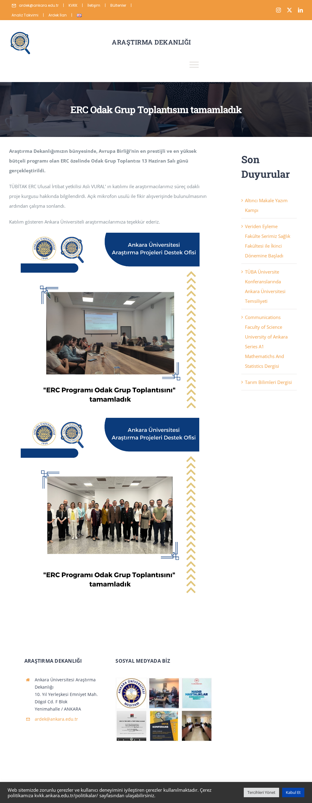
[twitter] (289, 10)
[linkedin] (300, 10)
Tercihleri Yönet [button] (261, 792)
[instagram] (278, 10)
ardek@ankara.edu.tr (56, 719)
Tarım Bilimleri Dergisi (268, 382)
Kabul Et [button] (293, 792)
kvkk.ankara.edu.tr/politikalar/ (66, 795)
